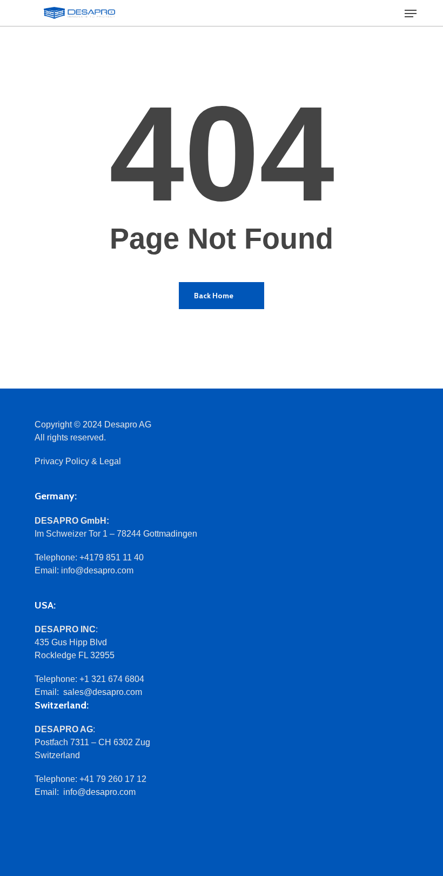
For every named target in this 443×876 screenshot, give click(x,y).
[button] (411, 13)
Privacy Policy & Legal (78, 461)
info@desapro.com (97, 570)
